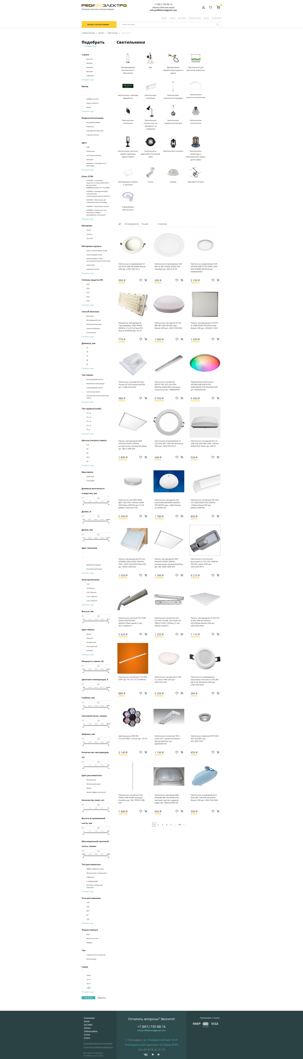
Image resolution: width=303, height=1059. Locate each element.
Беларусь (89, 67)
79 (87, 356)
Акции (164, 18)
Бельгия (89, 59)
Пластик (89, 234)
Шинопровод (91, 959)
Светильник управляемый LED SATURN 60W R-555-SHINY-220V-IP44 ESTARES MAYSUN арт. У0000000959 (204, 268)
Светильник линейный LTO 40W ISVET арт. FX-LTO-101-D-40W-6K (132, 678)
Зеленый (89, 638)
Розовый (89, 650)
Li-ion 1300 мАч (91, 596)
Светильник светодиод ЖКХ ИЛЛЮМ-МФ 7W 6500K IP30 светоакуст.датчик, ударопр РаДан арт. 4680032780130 (167, 799)
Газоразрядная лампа (94, 388)
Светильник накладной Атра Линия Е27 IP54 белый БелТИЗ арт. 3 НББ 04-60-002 (131, 384)
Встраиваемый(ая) (93, 122)
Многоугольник (92, 938)
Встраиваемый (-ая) (93, 320)
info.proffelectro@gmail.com (163, 10)
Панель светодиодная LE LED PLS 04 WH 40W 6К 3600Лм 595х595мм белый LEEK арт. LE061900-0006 (205, 622)
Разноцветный (91, 646)
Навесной (90, 126)
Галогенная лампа (93, 392)
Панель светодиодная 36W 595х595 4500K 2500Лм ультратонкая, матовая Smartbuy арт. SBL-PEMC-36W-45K (169, 563)
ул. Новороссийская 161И (161, 1040)
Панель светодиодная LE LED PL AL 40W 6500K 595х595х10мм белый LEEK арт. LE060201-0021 (204, 325)
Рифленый (90, 877)
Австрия (89, 63)
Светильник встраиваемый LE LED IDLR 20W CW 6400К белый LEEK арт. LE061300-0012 (131, 266)
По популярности (132, 224)
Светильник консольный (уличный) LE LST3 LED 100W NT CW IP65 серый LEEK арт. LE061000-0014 (204, 563)
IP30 (87, 301)
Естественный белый (94, 569)
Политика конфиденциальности (98, 1047)
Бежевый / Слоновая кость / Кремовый (96, 164)
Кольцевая (90, 481)
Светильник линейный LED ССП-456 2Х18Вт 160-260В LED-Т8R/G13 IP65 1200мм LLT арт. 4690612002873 (168, 622)
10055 (88, 975)
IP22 (87, 293)
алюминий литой (92, 269)
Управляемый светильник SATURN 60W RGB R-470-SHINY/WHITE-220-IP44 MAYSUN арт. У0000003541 (204, 386)
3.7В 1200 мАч (91, 592)
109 (179, 824)
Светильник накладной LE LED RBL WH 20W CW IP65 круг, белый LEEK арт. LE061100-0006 (168, 325)
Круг (88, 934)
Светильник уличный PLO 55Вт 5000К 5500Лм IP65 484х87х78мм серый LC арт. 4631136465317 (132, 622)
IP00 (87, 284)
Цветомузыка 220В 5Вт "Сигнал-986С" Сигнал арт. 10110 (132, 737)
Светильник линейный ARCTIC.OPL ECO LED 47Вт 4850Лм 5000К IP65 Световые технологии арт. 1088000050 (167, 386)
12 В (87, 584)
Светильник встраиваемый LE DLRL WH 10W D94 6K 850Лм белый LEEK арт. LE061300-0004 (204, 797)
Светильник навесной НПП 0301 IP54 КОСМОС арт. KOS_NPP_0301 (205, 738)
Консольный (91, 332)
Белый (88, 634)
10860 (88, 988)
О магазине (216, 18)
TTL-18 (88, 425)
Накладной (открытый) (94, 131)
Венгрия (89, 71)
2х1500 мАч (90, 588)
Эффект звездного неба (95, 869)
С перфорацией (92, 881)
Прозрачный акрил (93, 784)
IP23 (87, 297)
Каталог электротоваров (98, 24)
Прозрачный (91, 642)
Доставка (182, 18)
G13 (87, 445)
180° (88, 907)
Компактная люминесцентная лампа (97, 397)
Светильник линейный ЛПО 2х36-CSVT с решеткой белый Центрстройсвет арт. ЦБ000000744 (167, 740)
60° (87, 915)
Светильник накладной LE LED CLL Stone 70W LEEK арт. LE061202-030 (168, 679)
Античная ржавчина (93, 155)
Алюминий (90, 151)
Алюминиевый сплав (94, 255)
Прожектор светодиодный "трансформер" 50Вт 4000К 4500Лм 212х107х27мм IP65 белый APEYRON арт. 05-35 (130, 327)
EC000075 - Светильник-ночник (97, 206)
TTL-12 (88, 417)
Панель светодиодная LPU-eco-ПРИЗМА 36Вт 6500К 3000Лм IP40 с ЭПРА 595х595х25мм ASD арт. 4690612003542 (132, 563)
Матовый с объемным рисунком (94, 886)
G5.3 (87, 457)
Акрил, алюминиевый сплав (96, 251)
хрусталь (89, 238)
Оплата (172, 18)
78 (87, 352)
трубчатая (90, 476)
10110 (88, 979)
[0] (217, 7)
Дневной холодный (93, 565)
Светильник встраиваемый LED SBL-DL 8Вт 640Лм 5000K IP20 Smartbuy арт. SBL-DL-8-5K (168, 266)
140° (88, 919)
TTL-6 (88, 430)
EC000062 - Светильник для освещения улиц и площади (96, 201)
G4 (87, 449)
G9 (87, 461)
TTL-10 (88, 413)
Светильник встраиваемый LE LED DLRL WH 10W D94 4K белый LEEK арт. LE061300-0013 (169, 443)
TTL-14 (88, 421)
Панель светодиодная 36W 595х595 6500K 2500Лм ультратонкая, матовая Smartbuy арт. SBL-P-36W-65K (132, 445)
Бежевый (89, 159)
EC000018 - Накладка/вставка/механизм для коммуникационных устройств (97, 193)
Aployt (88, 107)
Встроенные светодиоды (95, 383)
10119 (88, 984)
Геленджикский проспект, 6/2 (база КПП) (151, 1045)
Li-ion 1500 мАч (91, 601)
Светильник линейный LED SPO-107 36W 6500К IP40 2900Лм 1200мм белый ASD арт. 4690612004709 (205, 504)
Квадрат (89, 942)
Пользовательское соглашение (97, 1043)
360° (88, 911)
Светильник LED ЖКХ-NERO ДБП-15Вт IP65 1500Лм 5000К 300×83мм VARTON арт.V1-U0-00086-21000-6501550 (131, 504)
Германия (90, 76)
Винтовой (90, 316)
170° (88, 902)
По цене (145, 224)
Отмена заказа (195, 18)
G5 (87, 453)
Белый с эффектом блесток (96, 792)
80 (87, 360)
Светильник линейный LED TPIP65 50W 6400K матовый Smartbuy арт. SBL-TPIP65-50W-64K (131, 799)
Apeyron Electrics (92, 103)
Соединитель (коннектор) (95, 955)
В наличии (162, 224)
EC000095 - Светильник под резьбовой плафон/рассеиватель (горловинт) (96, 212)
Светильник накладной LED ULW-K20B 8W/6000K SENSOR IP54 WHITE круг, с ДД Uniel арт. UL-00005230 (168, 504)
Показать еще (88, 79)
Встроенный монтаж (94, 324)
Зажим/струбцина (93, 328)
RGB (87, 147)
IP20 (87, 288)
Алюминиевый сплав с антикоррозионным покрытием (98, 259)
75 (87, 348)
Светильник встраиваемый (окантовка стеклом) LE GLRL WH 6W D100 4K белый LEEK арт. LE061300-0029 (205, 681)
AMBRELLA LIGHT (92, 99)
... (175, 824)
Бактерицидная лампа (94, 379)
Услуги (206, 18)
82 (87, 364)
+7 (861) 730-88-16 (163, 4)
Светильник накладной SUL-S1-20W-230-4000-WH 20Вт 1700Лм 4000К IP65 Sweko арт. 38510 (205, 443)
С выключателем (92, 135)
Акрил (88, 230)
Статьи (87, 1034)
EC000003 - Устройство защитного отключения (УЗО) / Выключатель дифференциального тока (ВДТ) (98, 184)
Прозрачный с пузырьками (96, 873)
